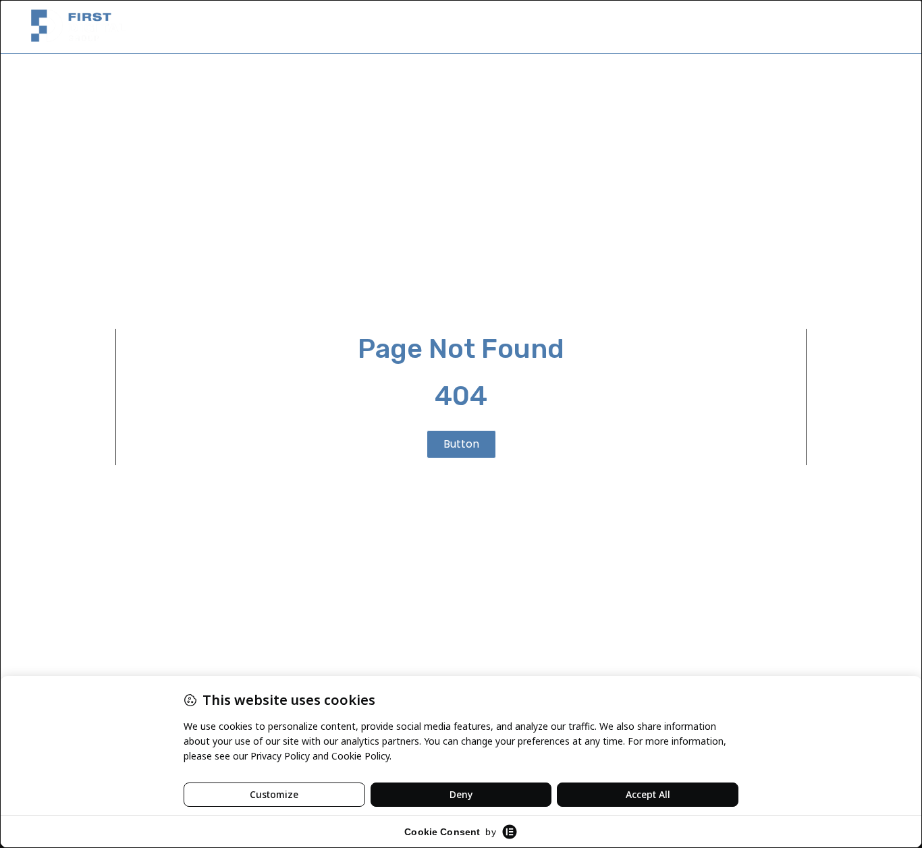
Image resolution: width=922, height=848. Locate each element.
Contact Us (851, 27)
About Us (706, 27)
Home (642, 27)
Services (776, 27)
